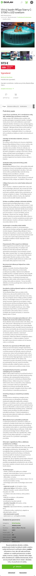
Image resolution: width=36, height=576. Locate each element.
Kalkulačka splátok (10, 67)
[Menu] (32, 2)
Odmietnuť (11, 573)
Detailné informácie (6, 89)
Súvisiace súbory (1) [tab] (13, 106)
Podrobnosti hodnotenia (24, 17)
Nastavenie (23, 573)
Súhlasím (18, 567)
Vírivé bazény (16, 523)
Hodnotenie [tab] (23, 106)
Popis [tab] (4, 106)
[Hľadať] (22, 2)
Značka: (6, 19)
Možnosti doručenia (6, 77)
